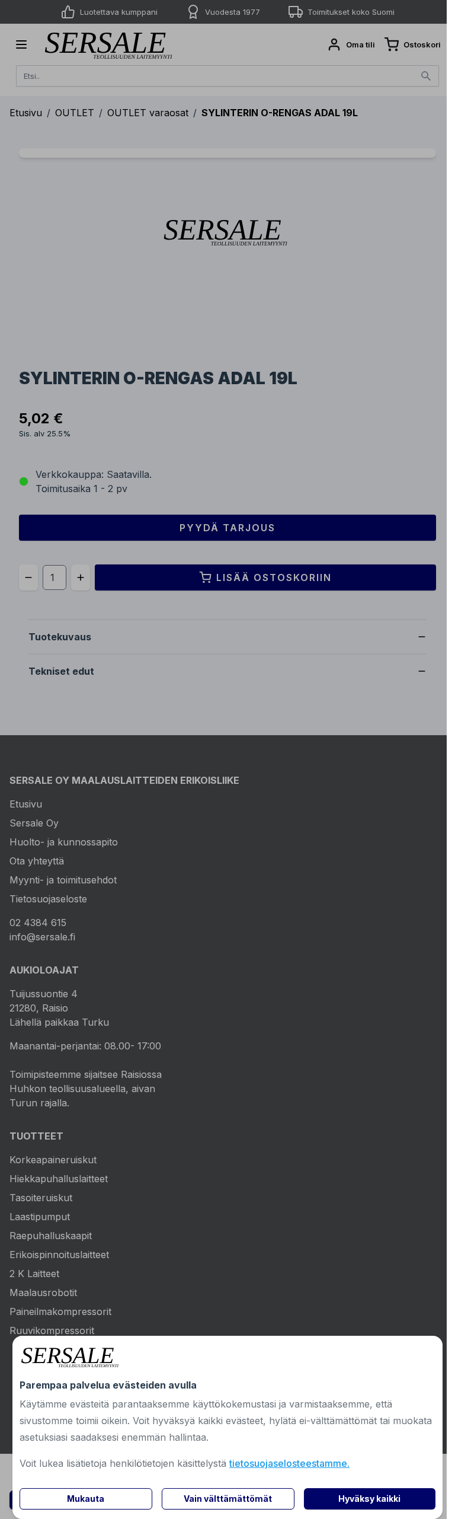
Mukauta (85, 1499)
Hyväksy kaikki (369, 1499)
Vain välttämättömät (228, 1499)
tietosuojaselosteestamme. (289, 1463)
